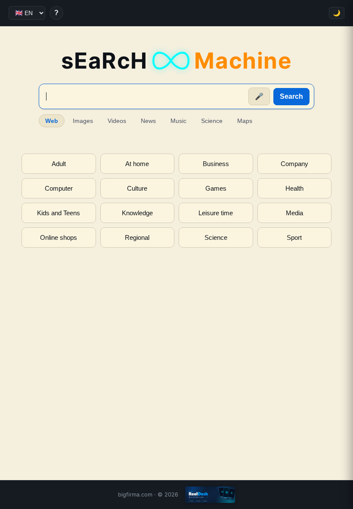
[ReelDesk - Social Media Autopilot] (210, 495)
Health (294, 188)
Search (291, 96)
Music (178, 120)
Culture (137, 188)
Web (51, 120)
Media (294, 213)
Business (216, 163)
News (148, 120)
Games (215, 188)
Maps (244, 120)
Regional (137, 237)
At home (137, 163)
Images (83, 120)
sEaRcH (176, 61)
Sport (294, 237)
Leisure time (215, 213)
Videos (117, 120)
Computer (59, 188)
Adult (59, 163)
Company (294, 163)
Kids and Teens (58, 213)
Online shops (58, 237)
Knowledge (137, 213)
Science (212, 120)
